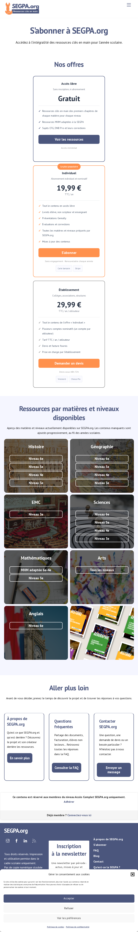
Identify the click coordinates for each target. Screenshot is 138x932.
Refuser (68, 908)
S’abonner (69, 253)
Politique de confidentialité (77, 927)
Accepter (69, 898)
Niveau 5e (36, 467)
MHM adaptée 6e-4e (36, 570)
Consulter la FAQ (67, 768)
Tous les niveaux (102, 570)
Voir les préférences (69, 918)
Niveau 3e (36, 483)
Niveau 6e (36, 458)
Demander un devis (69, 363)
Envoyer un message (114, 770)
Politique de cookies (55, 927)
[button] (132, 874)
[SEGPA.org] (23, 13)
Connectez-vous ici (79, 815)
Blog (96, 856)
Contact (98, 861)
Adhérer (69, 801)
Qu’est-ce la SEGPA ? (106, 867)
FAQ (96, 850)
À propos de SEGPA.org (108, 839)
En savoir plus (20, 758)
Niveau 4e (36, 475)
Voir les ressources (69, 139)
